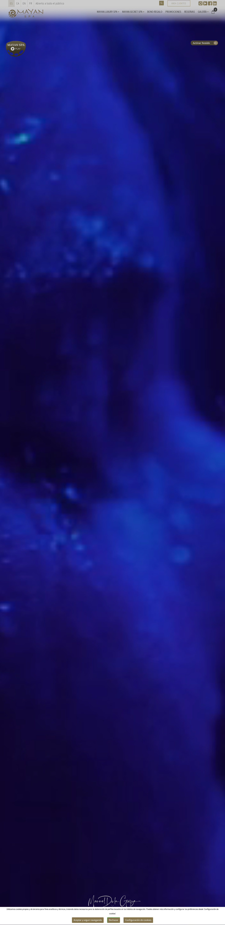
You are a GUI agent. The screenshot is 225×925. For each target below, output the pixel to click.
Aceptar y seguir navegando (88, 920)
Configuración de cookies (138, 920)
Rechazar (113, 920)
